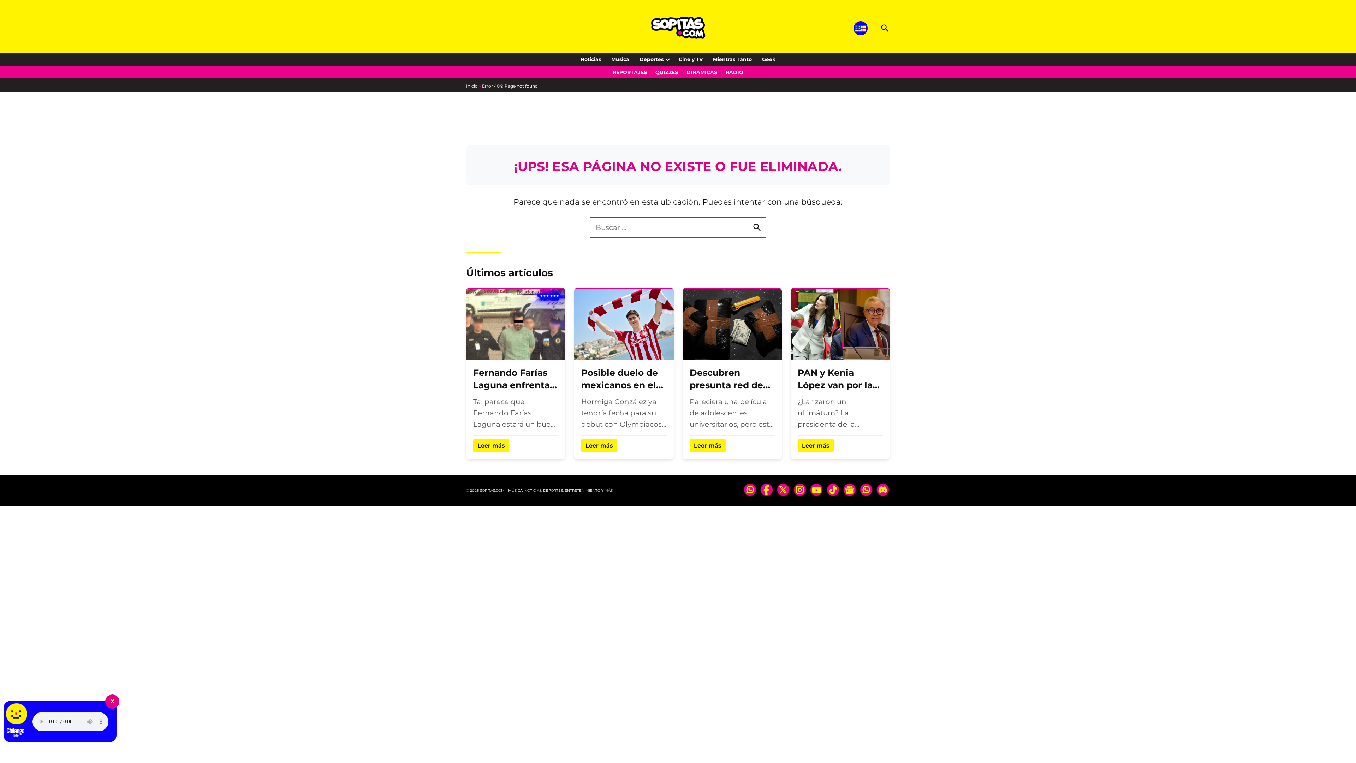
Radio (734, 72)
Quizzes (666, 72)
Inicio (472, 86)
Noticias (591, 59)
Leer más (491, 445)
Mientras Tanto (732, 59)
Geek (768, 59)
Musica (620, 59)
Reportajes (630, 72)
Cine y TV (691, 59)
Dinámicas (701, 72)
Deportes (652, 59)
